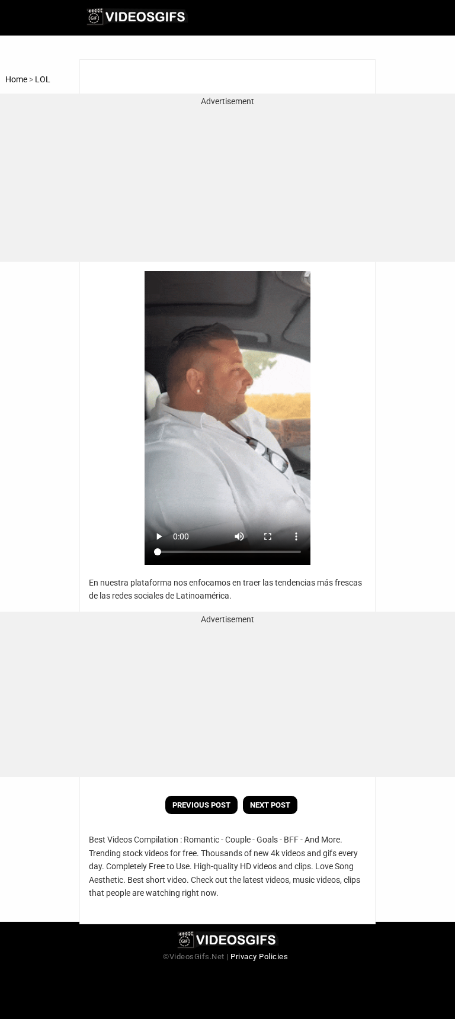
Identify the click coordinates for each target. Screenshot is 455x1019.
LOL (42, 79)
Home (16, 79)
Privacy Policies (259, 956)
